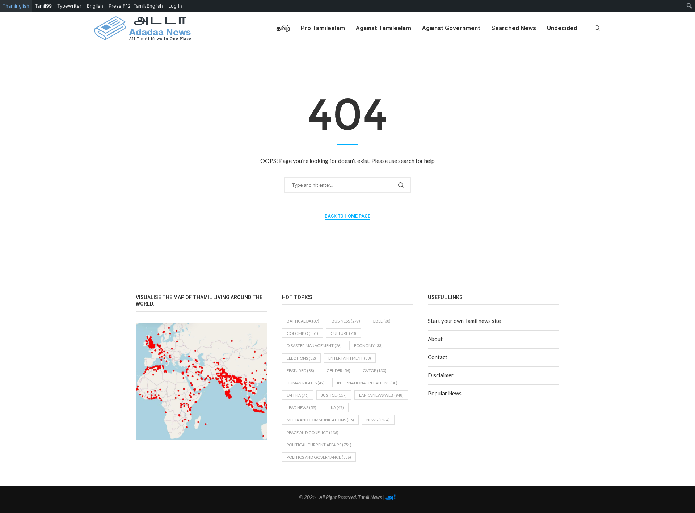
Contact (437, 357)
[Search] (597, 28)
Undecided (562, 27)
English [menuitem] (95, 6)
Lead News (301, 407)
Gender (338, 370)
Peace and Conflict (312, 432)
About (435, 339)
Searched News (513, 27)
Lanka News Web (381, 395)
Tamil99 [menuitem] (43, 6)
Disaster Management (314, 345)
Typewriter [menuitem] (69, 6)
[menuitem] (689, 6)
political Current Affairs (319, 444)
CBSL (381, 321)
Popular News (445, 393)
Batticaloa (303, 321)
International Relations (367, 382)
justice (334, 395)
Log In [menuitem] (175, 6)
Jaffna (298, 395)
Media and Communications (320, 419)
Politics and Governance (319, 457)
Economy (368, 345)
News (378, 419)
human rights (306, 382)
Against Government (451, 27)
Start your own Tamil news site (464, 321)
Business (346, 321)
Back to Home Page (347, 216)
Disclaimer (441, 375)
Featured (300, 370)
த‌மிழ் (283, 27)
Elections (301, 358)
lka (336, 407)
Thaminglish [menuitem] (16, 6)
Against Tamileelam (383, 27)
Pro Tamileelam (323, 27)
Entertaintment (349, 358)
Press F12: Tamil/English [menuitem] (136, 6)
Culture (343, 333)
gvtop (374, 370)
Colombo (302, 333)
